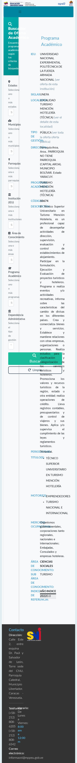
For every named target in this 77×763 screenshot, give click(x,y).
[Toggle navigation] (20, 11)
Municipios (14, 124)
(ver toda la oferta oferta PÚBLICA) (52, 137)
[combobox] (11, 112)
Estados (12, 85)
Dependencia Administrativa (16, 317)
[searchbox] (11, 112)
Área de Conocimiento (16, 235)
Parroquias (14, 163)
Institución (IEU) (14, 200)
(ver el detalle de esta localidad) (51, 122)
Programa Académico (14, 274)
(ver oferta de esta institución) (50, 84)
